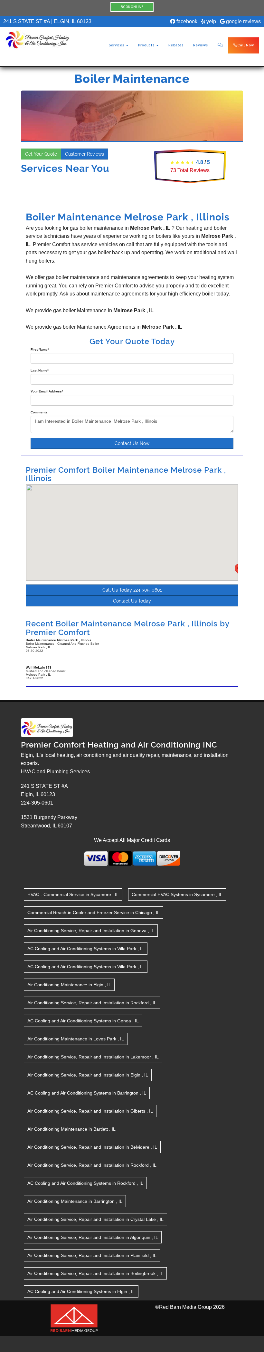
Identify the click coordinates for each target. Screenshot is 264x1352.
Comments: (39, 412)
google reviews (243, 21)
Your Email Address (47, 391)
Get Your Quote (41, 154)
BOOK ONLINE (132, 7)
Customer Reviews (84, 154)
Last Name (40, 370)
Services (117, 45)
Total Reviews (190, 170)
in (73, 894)
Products (147, 45)
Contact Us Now (132, 443)
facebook (186, 21)
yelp (210, 21)
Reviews (200, 45)
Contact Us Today (132, 601)
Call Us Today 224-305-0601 (132, 590)
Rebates (176, 45)
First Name (40, 349)
